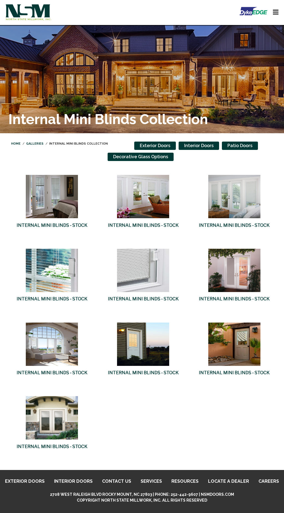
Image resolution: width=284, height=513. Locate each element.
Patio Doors (239, 145)
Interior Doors (199, 145)
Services (151, 481)
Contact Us (116, 481)
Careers (268, 481)
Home (16, 143)
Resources (185, 481)
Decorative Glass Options (140, 156)
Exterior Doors (155, 145)
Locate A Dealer (228, 481)
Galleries (35, 143)
